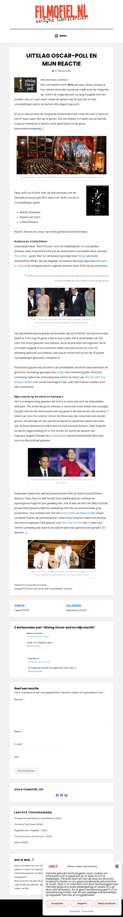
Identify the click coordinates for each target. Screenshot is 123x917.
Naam (18, 731)
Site (16, 757)
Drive (64, 513)
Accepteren (57, 903)
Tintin (72, 513)
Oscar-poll (43, 588)
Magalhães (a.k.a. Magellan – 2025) (30, 830)
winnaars (68, 588)
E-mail (18, 744)
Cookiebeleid (74, 911)
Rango (82, 256)
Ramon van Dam (34, 633)
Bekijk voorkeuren (107, 903)
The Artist (20, 256)
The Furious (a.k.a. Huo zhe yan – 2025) (33, 836)
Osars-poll (32, 588)
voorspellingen (56, 588)
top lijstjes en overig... (37, 585)
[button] (117, 866)
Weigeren (82, 903)
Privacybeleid (87, 911)
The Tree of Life (71, 522)
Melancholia (87, 513)
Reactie (19, 699)
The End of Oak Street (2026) (28, 824)
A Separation (58, 435)
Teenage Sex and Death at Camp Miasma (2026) (37, 818)
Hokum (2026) (21, 842)
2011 (24, 588)
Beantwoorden (34, 646)
